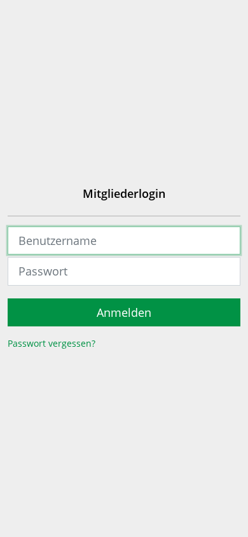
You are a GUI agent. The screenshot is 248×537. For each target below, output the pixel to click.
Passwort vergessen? (51, 343)
